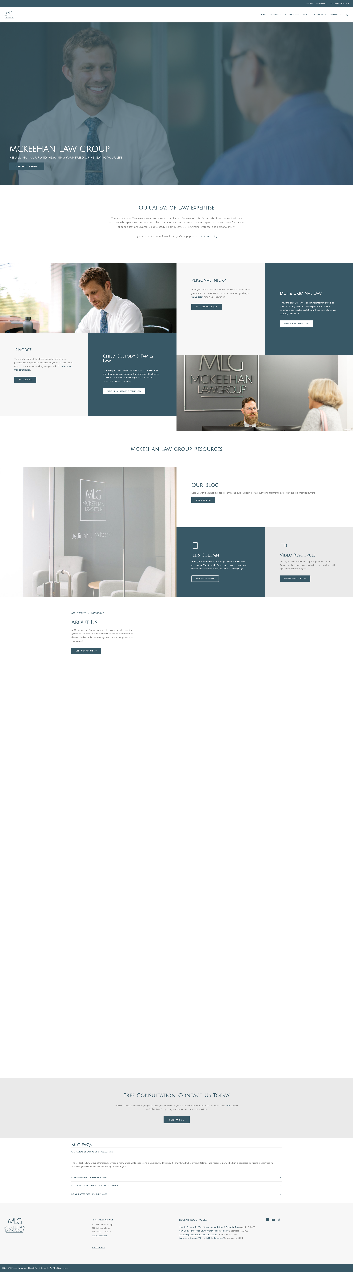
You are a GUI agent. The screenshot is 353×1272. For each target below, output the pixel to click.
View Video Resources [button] (295, 578)
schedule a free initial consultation (296, 309)
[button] (347, 14)
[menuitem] (317, 3)
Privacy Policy (98, 1247)
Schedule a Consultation (315, 3)
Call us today (197, 296)
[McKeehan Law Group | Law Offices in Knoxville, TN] (9, 15)
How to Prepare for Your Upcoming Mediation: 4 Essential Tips (209, 1227)
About (306, 15)
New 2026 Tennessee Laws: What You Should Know (203, 1230)
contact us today (208, 236)
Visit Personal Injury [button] (206, 307)
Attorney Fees (292, 15)
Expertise (274, 15)
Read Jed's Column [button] (205, 578)
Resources (318, 15)
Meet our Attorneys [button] (86, 651)
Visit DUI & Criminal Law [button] (296, 323)
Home (263, 15)
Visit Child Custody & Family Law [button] (124, 391)
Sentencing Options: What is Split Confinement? (201, 1237)
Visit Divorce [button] (25, 380)
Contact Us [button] (176, 1119)
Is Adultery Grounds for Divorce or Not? (198, 1234)
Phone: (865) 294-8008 (338, 3)
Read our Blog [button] (203, 500)
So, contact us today (121, 381)
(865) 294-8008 (99, 1235)
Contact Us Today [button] (27, 166)
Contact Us (335, 15)
